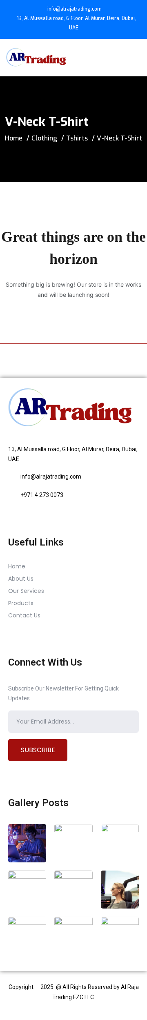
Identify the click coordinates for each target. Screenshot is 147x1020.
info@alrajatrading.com (74, 9)
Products (20, 603)
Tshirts (77, 138)
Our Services (26, 591)
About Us (20, 578)
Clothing (44, 138)
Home (13, 138)
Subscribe (38, 750)
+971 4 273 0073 (41, 495)
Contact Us (24, 615)
